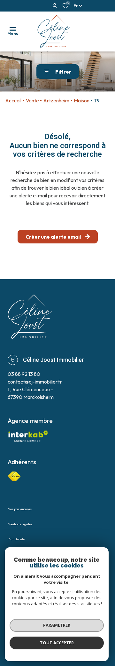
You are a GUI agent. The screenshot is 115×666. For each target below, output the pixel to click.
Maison (81, 100)
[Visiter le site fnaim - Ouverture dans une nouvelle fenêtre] (14, 476)
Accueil (13, 100)
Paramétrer (56, 625)
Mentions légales (20, 524)
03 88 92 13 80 (24, 374)
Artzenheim (56, 100)
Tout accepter (57, 643)
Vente (32, 100)
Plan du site (16, 539)
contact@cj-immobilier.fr (35, 381)
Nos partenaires (20, 509)
